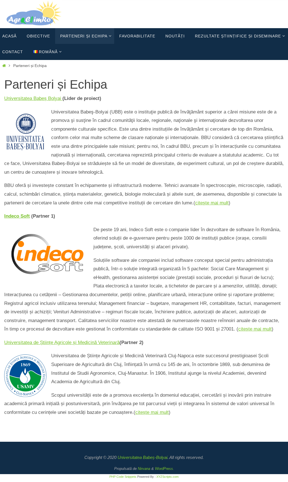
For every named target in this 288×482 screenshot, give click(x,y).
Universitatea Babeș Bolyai (33, 98)
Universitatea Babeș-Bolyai (142, 457)
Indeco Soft (17, 216)
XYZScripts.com (167, 476)
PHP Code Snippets (122, 476)
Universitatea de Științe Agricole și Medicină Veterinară (62, 342)
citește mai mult (212, 203)
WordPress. (164, 469)
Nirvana (144, 469)
